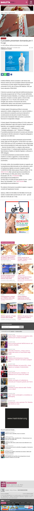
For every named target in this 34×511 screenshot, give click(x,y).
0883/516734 (4, 172)
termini (12, 331)
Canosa (28, 502)
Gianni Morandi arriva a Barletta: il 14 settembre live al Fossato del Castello (18, 373)
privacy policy (19, 331)
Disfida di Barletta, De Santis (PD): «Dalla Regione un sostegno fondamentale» (19, 366)
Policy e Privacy (13, 490)
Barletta (3, 502)
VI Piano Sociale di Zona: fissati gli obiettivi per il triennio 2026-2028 (8, 277)
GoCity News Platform (22, 490)
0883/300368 (20, 181)
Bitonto (23, 502)
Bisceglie (17, 502)
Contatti (7, 490)
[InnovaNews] (3, 491)
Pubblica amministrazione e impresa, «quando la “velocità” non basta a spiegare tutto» (20, 359)
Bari (13, 502)
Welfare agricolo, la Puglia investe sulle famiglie (8, 316)
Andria (8, 502)
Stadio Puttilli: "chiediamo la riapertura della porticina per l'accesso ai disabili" (20, 336)
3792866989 (15, 176)
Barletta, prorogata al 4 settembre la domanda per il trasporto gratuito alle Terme (20, 381)
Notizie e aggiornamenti (9, 12)
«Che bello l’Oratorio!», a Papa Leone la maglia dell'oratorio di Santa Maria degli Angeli (19, 352)
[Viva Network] (5, 500)
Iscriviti (21, 327)
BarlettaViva (9, 2)
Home (2, 12)
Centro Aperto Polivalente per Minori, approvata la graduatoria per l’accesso (8, 257)
